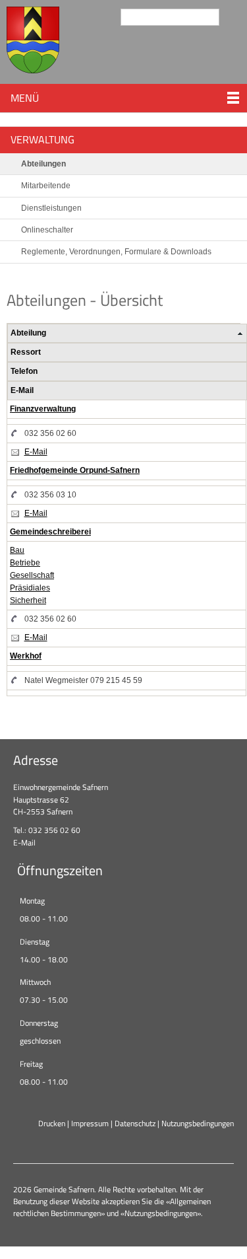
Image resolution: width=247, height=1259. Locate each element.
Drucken (51, 1123)
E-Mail (35, 451)
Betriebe (25, 562)
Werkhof (25, 656)
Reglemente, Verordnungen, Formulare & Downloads (116, 251)
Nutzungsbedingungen (197, 1123)
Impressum (90, 1123)
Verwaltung (42, 139)
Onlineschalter (47, 229)
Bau (17, 550)
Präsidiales (30, 588)
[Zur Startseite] (33, 42)
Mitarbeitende (45, 185)
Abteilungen (43, 163)
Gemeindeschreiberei (50, 531)
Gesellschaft (32, 575)
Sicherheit (28, 600)
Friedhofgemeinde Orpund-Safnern (75, 470)
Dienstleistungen (51, 208)
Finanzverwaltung (43, 409)
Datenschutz (135, 1123)
